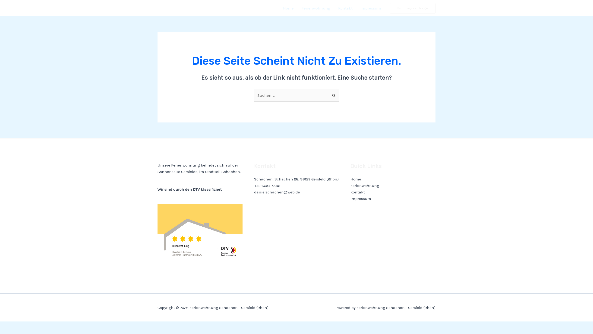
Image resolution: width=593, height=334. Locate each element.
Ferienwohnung (316, 8)
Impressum (370, 8)
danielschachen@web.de (277, 192)
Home (288, 8)
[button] (413, 8)
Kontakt (345, 8)
